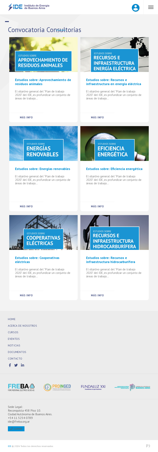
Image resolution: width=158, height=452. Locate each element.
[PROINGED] (61, 387)
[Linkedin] (22, 365)
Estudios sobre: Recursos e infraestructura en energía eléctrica (113, 82)
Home (12, 319)
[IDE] (29, 10)
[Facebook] (10, 365)
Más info (26, 117)
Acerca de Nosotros (22, 325)
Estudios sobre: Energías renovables (42, 169)
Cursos (13, 332)
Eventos (14, 339)
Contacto (15, 358)
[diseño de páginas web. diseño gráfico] (148, 446)
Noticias (14, 345)
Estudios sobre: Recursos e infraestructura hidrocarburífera (110, 260)
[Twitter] (16, 365)
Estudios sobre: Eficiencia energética (114, 169)
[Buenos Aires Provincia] (132, 387)
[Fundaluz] (97, 387)
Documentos (17, 352)
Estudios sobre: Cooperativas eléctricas (37, 260)
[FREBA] (26, 387)
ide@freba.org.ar (19, 421)
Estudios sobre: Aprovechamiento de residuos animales (43, 82)
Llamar (17, 428)
